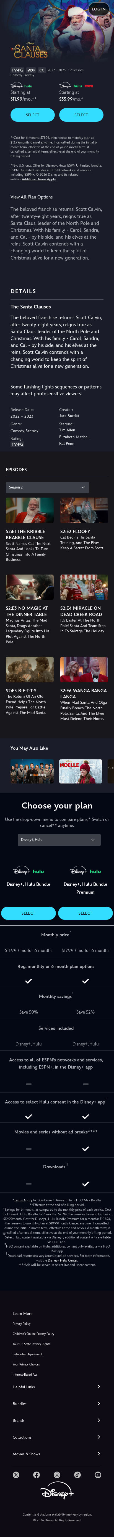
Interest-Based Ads (25, 1374)
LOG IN (99, 9)
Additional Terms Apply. (39, 179)
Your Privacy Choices (26, 1364)
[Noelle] (80, 771)
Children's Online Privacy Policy (33, 1334)
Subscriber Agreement (27, 1354)
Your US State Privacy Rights (31, 1344)
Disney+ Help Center (62, 1260)
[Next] (104, 770)
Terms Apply (23, 1200)
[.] (16, 1475)
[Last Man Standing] (32, 771)
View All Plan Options (32, 197)
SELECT (33, 115)
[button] (57, 1387)
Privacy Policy (21, 1324)
